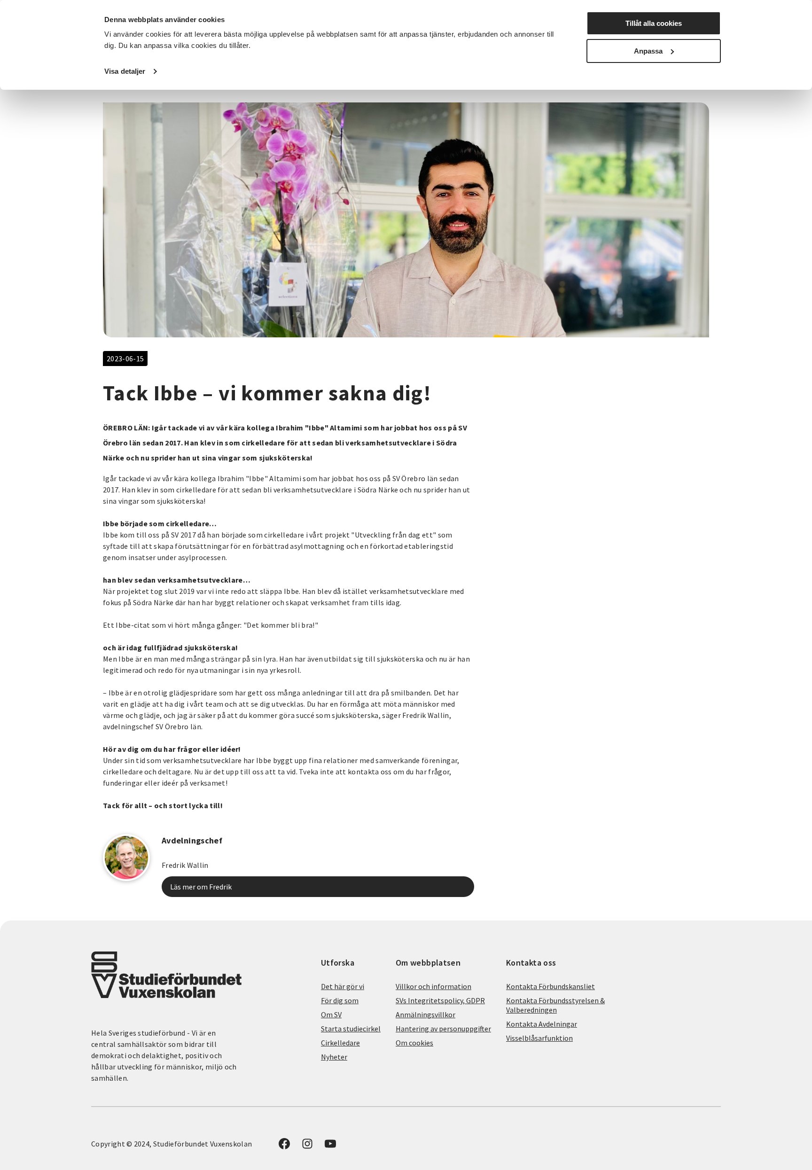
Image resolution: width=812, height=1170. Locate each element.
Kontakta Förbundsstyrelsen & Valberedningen (555, 1005)
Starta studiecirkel (351, 1028)
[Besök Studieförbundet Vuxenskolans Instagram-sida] (307, 1146)
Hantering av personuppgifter (443, 1028)
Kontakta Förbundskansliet (550, 986)
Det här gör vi (342, 986)
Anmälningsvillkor (425, 1014)
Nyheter (334, 1056)
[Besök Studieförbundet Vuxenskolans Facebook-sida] (284, 1146)
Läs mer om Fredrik (201, 886)
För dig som (340, 1000)
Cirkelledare (340, 1042)
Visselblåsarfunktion (539, 1038)
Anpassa (648, 51)
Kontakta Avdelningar (541, 1024)
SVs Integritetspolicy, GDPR (440, 1000)
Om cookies (414, 1042)
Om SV (331, 1014)
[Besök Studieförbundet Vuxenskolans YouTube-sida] (330, 1146)
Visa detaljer (124, 71)
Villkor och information (433, 986)
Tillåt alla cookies (653, 23)
